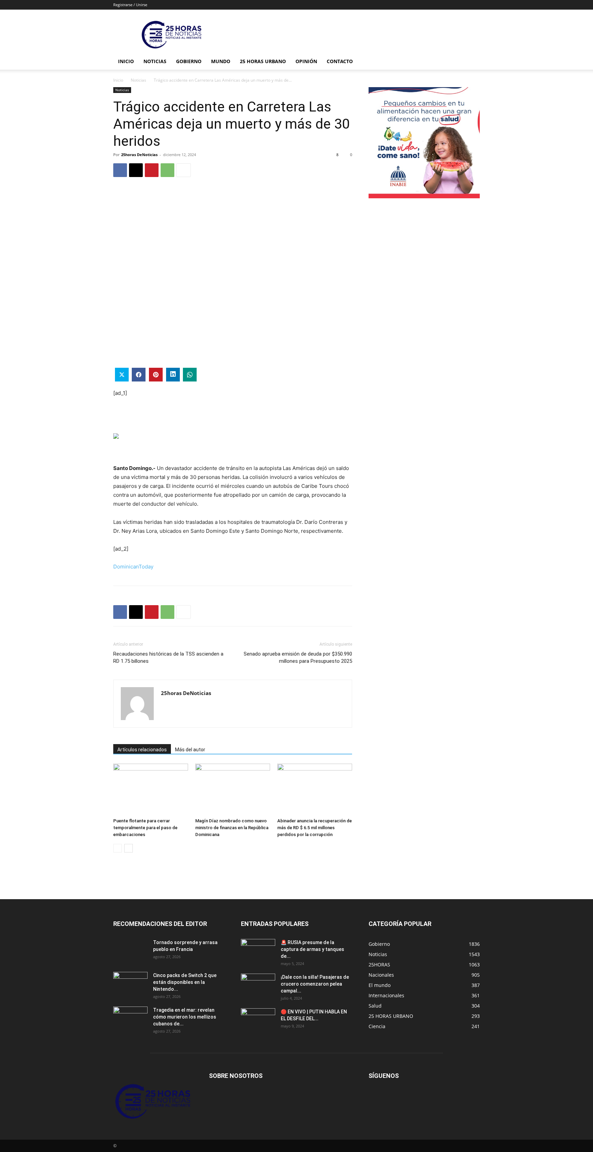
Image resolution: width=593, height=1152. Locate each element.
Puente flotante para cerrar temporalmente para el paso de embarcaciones (145, 827)
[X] (136, 170)
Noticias (154, 61)
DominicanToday (133, 566)
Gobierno (188, 61)
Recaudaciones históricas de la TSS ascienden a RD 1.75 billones (168, 657)
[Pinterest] (152, 170)
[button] (471, 62)
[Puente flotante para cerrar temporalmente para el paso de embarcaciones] (150, 789)
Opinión (306, 61)
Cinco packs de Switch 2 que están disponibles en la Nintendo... (185, 982)
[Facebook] (120, 170)
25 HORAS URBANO (263, 61)
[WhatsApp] (167, 170)
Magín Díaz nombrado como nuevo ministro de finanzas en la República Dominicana (231, 827)
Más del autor (190, 749)
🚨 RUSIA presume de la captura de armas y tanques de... (312, 949)
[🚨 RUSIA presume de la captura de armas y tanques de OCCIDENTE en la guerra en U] (258, 951)
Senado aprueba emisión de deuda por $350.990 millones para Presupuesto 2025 (298, 657)
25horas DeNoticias (139, 154)
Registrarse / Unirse (130, 4)
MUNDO (220, 61)
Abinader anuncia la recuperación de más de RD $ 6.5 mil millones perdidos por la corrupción (314, 827)
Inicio (126, 61)
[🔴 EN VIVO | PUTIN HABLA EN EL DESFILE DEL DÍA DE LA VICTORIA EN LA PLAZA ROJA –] (258, 1020)
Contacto (340, 61)
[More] (183, 170)
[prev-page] (117, 848)
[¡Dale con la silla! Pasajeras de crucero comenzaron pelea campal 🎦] (258, 986)
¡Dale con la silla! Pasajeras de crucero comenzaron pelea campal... (315, 984)
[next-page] (128, 848)
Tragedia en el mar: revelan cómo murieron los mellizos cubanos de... (184, 1016)
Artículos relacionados (142, 749)
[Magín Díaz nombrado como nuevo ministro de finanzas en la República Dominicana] (232, 789)
